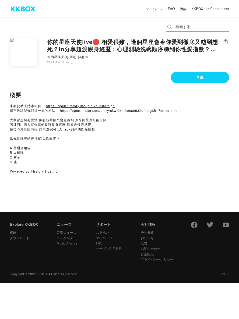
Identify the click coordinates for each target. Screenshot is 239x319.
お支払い (102, 232)
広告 (144, 243)
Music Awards (67, 243)
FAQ (171, 8)
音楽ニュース (66, 232)
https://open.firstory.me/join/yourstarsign (80, 105)
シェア (225, 41)
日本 (222, 274)
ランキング (65, 237)
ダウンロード (19, 237)
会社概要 (147, 232)
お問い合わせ (150, 248)
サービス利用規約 (109, 248)
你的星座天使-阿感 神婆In (67, 56)
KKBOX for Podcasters (210, 8)
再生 (200, 77)
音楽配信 (147, 254)
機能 (183, 8)
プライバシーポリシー (157, 259)
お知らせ (147, 237)
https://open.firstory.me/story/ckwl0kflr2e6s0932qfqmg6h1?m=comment (120, 110)
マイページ (154, 8)
